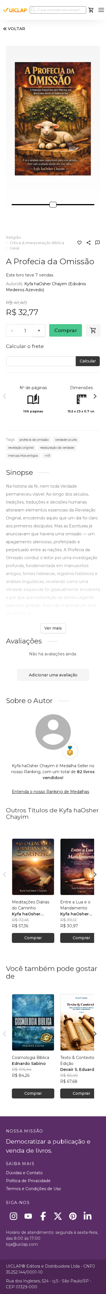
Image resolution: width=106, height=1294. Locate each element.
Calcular (88, 361)
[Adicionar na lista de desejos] (79, 243)
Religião (13, 237)
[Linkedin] (87, 1216)
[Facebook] (43, 1216)
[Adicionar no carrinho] (93, 330)
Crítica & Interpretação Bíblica (37, 243)
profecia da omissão (34, 440)
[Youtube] (28, 1216)
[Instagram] (13, 1216)
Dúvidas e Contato (24, 1172)
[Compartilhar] (88, 243)
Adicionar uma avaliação (53, 675)
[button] (101, 10)
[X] (58, 1216)
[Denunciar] (97, 243)
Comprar (65, 330)
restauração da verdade (57, 448)
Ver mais (53, 628)
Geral (14, 248)
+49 (47, 456)
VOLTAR (16, 28)
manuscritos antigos (23, 456)
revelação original (21, 448)
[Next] (95, 397)
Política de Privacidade (28, 1180)
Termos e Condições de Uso (33, 1188)
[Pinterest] (72, 1216)
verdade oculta (66, 440)
